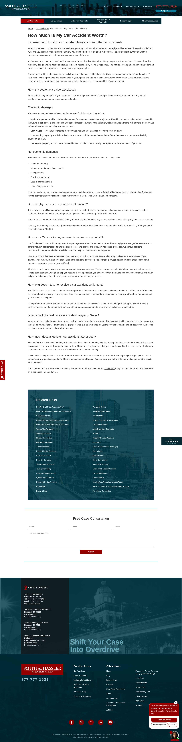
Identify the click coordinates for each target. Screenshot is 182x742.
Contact (109, 685)
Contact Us (147, 6)
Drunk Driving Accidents (101, 411)
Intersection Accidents (44, 442)
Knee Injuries (97, 451)
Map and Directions (32, 603)
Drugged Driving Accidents (46, 451)
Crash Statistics (98, 478)
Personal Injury (126, 21)
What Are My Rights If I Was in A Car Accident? (53, 411)
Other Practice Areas (149, 21)
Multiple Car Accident (44, 438)
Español (166, 11)
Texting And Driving (43, 469)
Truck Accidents (56, 21)
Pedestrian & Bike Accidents (103, 21)
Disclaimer (139, 701)
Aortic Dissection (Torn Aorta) (103, 429)
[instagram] (81, 722)
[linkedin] (100, 722)
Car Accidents (32, 21)
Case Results (141, 683)
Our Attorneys (131, 6)
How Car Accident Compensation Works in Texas (110, 486)
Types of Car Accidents (44, 429)
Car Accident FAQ (43, 416)
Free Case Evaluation (115, 689)
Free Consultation (171, 441)
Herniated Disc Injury (100, 464)
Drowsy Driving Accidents (45, 473)
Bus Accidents (41, 491)
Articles (109, 710)
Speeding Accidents (43, 433)
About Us (116, 6)
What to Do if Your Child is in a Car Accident (52, 425)
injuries (105, 119)
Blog (108, 675)
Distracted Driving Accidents (46, 482)
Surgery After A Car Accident (103, 438)
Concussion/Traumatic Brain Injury (105, 447)
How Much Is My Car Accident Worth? (50, 407)
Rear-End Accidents (43, 456)
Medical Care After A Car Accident (105, 420)
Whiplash (96, 433)
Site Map (139, 705)
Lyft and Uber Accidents (45, 478)
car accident (68, 48)
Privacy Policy (141, 696)
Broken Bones (97, 456)
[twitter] (91, 722)
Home (106, 6)
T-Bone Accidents (42, 447)
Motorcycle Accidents (79, 21)
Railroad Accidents (99, 473)
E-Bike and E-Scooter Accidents (104, 469)
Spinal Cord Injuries (99, 460)
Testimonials (140, 687)
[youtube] (110, 722)
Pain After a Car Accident (101, 491)
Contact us (109, 368)
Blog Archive (111, 680)
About (108, 694)
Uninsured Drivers (99, 407)
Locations (139, 678)
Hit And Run (40, 486)
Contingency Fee (142, 692)
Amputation (96, 442)
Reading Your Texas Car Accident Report (107, 482)
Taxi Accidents (97, 416)
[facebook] (71, 722)
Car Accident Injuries (100, 425)
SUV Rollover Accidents (45, 464)
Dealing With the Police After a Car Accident (52, 420)
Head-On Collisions (43, 460)
